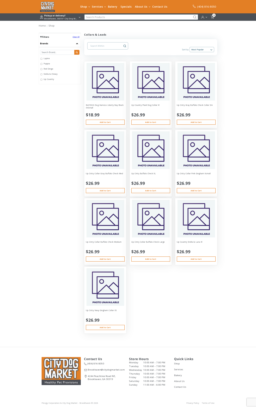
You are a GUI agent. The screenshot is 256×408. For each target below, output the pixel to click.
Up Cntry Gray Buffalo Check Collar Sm (195, 105)
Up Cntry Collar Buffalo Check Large (148, 242)
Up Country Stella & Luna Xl (189, 242)
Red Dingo (48, 68)
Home (42, 25)
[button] (204, 17)
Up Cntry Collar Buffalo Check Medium (103, 242)
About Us (141, 6)
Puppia (47, 63)
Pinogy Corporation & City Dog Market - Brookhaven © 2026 (70, 403)
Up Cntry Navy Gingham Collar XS (101, 310)
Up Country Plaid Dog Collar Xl (145, 105)
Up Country (49, 79)
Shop (83, 6)
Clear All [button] (76, 37)
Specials (126, 6)
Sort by (185, 49)
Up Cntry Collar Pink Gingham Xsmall (194, 173)
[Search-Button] (194, 17)
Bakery (112, 6)
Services (97, 6)
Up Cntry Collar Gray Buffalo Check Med (104, 173)
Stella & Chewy (50, 74)
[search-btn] (76, 52)
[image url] (47, 6)
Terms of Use (208, 403)
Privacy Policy (192, 403)
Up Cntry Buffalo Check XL (143, 173)
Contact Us (159, 6)
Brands (44, 43)
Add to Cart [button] (105, 122)
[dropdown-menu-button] (89, 6)
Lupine (47, 58)
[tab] (60, 62)
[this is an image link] (61, 370)
